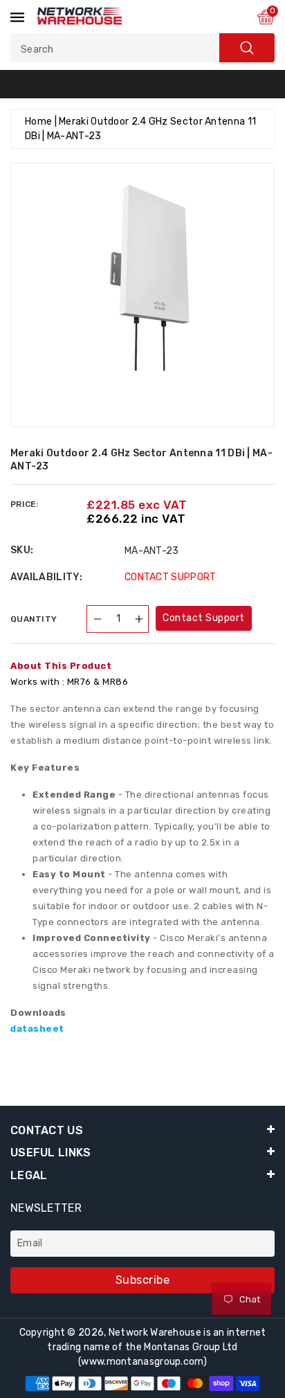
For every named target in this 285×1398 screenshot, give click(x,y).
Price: (24, 504)
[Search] (247, 47)
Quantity (33, 619)
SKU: (21, 550)
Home (38, 121)
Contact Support (204, 618)
